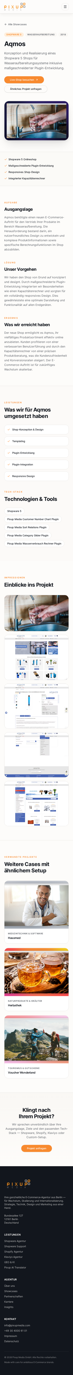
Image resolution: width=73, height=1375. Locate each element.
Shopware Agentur (15, 1240)
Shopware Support (15, 1246)
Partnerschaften (13, 1296)
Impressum (10, 1335)
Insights (8, 1306)
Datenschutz (11, 1341)
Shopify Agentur (13, 1251)
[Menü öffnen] (65, 6)
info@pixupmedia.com (17, 1325)
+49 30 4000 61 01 (15, 1330)
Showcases (10, 1291)
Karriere (8, 1301)
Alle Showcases (17, 24)
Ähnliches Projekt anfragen (25, 88)
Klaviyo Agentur (13, 1256)
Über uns (9, 1285)
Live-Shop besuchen (22, 79)
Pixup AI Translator (15, 1267)
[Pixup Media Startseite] (14, 7)
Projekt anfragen (36, 1148)
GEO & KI (9, 1262)
